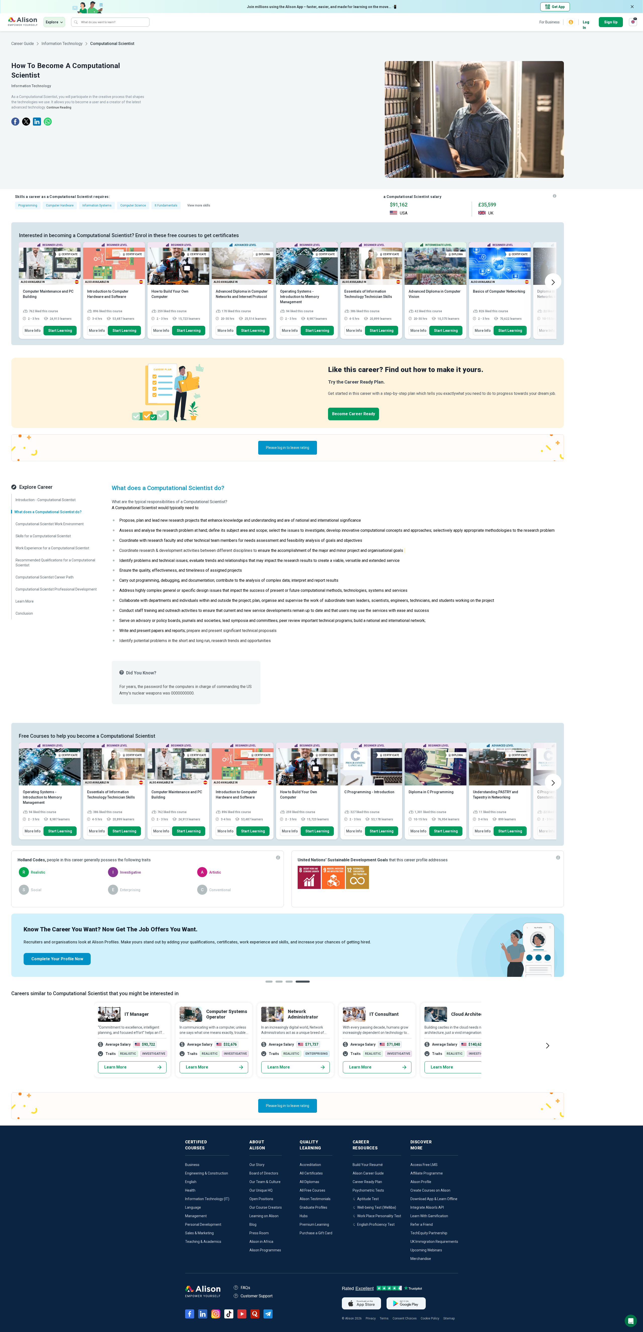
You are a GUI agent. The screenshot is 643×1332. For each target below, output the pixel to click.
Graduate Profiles (313, 1207)
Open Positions (261, 1199)
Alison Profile (420, 1182)
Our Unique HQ (261, 1190)
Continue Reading (58, 107)
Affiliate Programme (426, 1173)
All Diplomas (309, 1182)
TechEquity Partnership (428, 1233)
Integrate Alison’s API (427, 1207)
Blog (252, 1224)
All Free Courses (312, 1190)
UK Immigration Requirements (434, 1242)
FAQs (245, 1287)
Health (190, 1190)
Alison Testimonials (315, 1199)
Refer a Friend (421, 1224)
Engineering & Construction (206, 1173)
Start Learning (60, 331)
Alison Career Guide (368, 1173)
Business (192, 1165)
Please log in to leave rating (287, 448)
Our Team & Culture (265, 1182)
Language (193, 1207)
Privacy (371, 1318)
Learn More (115, 1067)
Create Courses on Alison (430, 1190)
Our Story (256, 1165)
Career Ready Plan (367, 1182)
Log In (586, 22)
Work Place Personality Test (379, 1216)
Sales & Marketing (199, 1233)
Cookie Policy (430, 1318)
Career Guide (22, 43)
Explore (52, 22)
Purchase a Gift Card (316, 1233)
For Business (550, 22)
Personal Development (203, 1224)
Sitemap (449, 1318)
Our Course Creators (265, 1207)
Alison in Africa (261, 1242)
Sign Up (611, 22)
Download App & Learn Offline (433, 1199)
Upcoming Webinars (426, 1250)
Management (196, 1216)
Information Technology (62, 43)
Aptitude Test (368, 1199)
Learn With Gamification (429, 1216)
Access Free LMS (424, 1165)
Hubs (304, 1216)
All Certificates (311, 1173)
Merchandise (420, 1259)
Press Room (259, 1233)
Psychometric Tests (368, 1190)
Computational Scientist (112, 43)
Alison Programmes (265, 1250)
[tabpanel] (287, 945)
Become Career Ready (353, 413)
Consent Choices (405, 1318)
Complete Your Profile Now (57, 958)
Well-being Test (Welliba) (376, 1207)
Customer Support (257, 1296)
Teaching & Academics (203, 1242)
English (190, 1182)
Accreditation (310, 1165)
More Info (33, 331)
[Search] (76, 22)
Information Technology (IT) (207, 1199)
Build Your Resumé (368, 1165)
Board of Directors (263, 1173)
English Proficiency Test (376, 1224)
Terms (384, 1318)
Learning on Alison (264, 1216)
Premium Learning (314, 1224)
